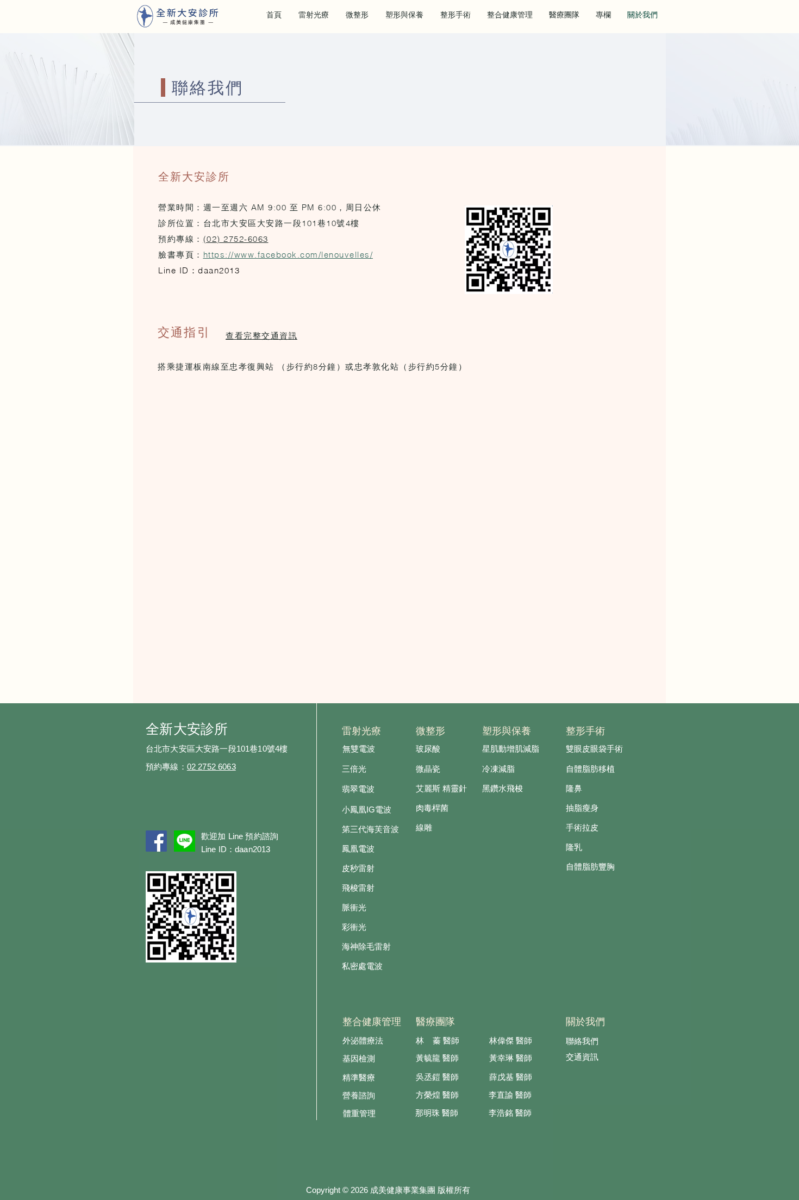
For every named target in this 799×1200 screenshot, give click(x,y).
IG (370, 809)
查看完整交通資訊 (261, 336)
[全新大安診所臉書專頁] (156, 841)
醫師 (450, 1095)
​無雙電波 (358, 749)
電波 (383, 810)
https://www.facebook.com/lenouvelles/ (288, 254)
